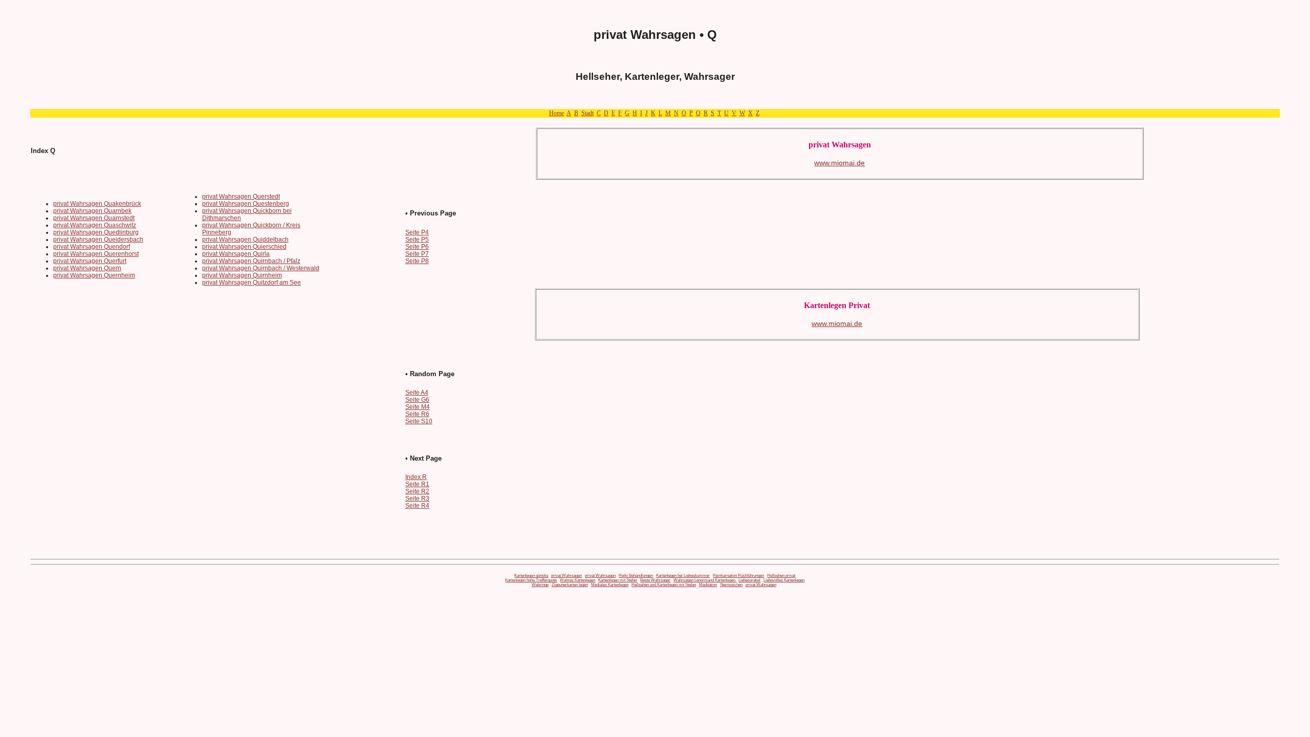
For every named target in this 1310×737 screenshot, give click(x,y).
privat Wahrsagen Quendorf (91, 246)
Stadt (587, 113)
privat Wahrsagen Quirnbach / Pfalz (251, 261)
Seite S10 (418, 421)
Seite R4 (417, 505)
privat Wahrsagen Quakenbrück (97, 203)
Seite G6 (417, 399)
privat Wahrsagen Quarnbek (92, 210)
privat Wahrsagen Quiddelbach (245, 239)
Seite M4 (417, 406)
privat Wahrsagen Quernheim (94, 275)
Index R (416, 477)
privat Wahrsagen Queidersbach (98, 239)
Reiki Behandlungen (636, 575)
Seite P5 (417, 239)
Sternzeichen (731, 584)
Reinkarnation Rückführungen (738, 575)
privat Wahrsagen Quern (87, 268)
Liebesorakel (749, 580)
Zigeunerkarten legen (570, 584)
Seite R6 (417, 414)
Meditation (708, 584)
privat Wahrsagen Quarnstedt (94, 218)
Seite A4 (416, 392)
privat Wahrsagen (566, 575)
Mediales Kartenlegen (609, 584)
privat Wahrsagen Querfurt (89, 261)
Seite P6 (417, 246)
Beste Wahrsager (655, 580)
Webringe (540, 584)
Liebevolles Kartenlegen (783, 580)
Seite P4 (417, 232)
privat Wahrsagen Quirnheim (242, 275)
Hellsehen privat (781, 575)
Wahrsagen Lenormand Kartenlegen (704, 580)
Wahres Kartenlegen (577, 580)
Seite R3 (417, 498)
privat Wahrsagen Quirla (236, 253)
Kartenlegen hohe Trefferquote (531, 580)
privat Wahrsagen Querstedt (241, 196)
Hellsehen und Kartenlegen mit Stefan (663, 584)
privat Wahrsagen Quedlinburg (96, 232)
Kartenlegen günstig (531, 575)
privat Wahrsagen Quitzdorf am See (251, 282)
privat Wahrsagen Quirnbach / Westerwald (260, 268)
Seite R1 (417, 484)
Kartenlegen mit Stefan (617, 580)
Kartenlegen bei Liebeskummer (683, 575)
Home (556, 113)
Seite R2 (417, 491)
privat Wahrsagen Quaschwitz (94, 225)
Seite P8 (417, 261)
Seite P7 (417, 253)
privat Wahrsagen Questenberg (245, 203)
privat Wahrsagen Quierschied (244, 246)
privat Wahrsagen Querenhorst (96, 253)
